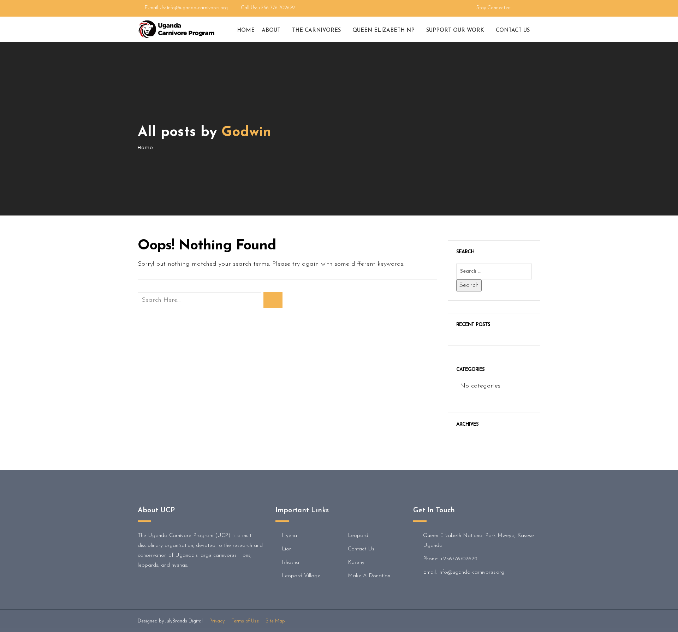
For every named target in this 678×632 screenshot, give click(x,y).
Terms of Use (245, 621)
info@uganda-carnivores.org (197, 8)
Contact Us (513, 30)
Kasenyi (356, 562)
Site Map (275, 621)
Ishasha (290, 562)
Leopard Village (301, 576)
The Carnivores (316, 30)
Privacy (217, 621)
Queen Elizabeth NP (383, 30)
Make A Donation (369, 576)
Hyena (289, 535)
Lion (287, 549)
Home (246, 30)
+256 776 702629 (276, 8)
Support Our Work (455, 30)
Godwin (246, 132)
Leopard (358, 535)
